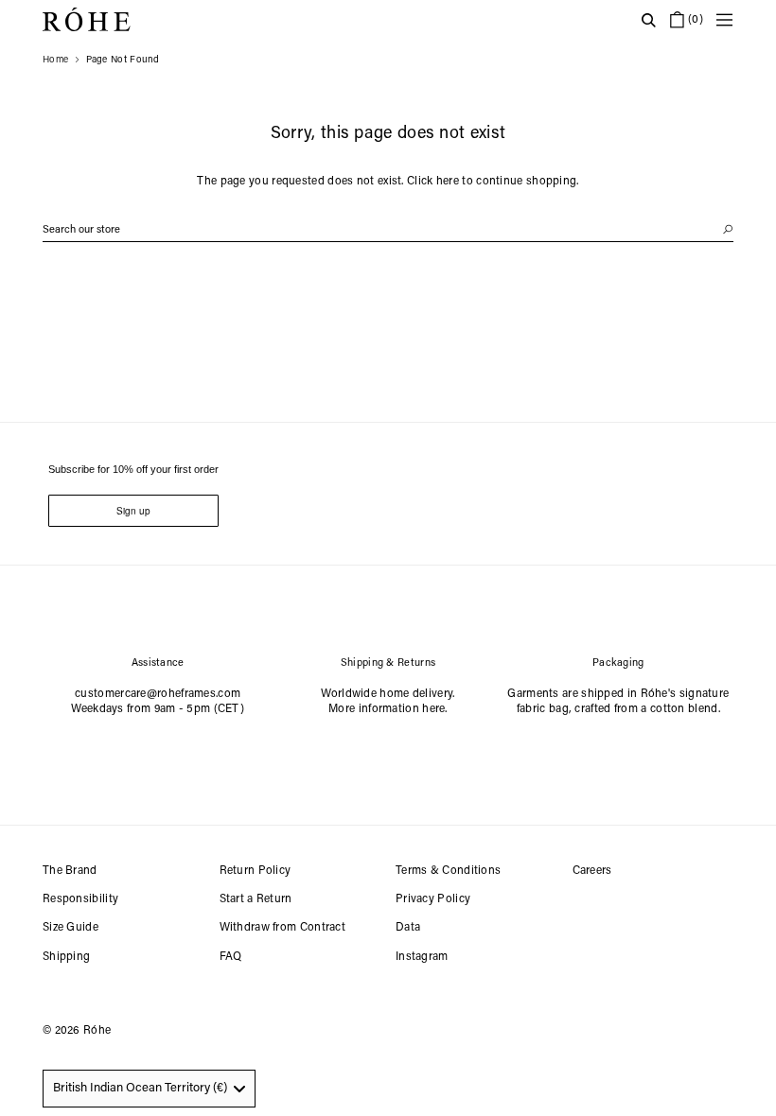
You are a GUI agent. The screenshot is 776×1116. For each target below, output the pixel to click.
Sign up (133, 510)
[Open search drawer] (648, 20)
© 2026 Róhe (77, 1031)
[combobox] (149, 1088)
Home (55, 60)
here (447, 181)
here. (435, 709)
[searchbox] (388, 230)
